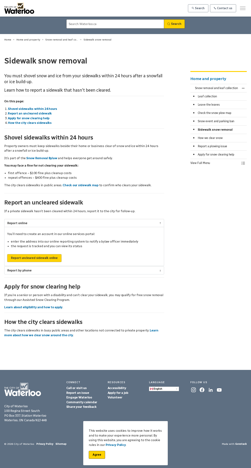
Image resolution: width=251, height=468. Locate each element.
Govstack (241, 444)
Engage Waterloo (79, 397)
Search (200, 8)
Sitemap (61, 444)
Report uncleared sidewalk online (34, 258)
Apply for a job (118, 393)
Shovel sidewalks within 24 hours (32, 109)
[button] (215, 163)
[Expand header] (243, 8)
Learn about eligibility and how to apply (33, 307)
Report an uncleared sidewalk (30, 113)
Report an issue (77, 393)
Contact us (224, 8)
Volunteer (115, 397)
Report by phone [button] (19, 270)
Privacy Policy (116, 445)
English (157, 388)
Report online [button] (17, 223)
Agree (97, 454)
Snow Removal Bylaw (41, 158)
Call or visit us (76, 388)
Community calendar (81, 402)
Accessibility (117, 388)
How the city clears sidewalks (30, 123)
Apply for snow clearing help (28, 118)
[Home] (32, 390)
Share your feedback (81, 407)
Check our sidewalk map (80, 185)
